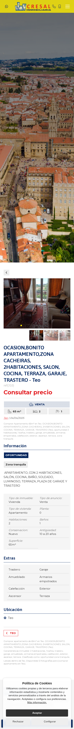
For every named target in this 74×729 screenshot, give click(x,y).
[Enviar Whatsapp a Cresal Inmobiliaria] (6, 6)
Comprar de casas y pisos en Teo (6, 272)
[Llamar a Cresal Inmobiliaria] (53, 6)
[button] (21, 325)
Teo (6, 417)
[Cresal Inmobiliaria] (33, 6)
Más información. (37, 702)
